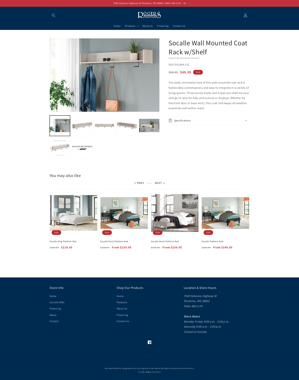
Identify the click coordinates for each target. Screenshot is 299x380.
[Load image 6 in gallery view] (60, 148)
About (53, 315)
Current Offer (57, 302)
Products (122, 302)
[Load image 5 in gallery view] (149, 126)
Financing (55, 308)
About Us (122, 308)
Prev (140, 183)
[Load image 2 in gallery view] (82, 126)
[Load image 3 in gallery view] (104, 126)
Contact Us (123, 321)
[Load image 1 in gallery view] (60, 126)
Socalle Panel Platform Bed (114, 241)
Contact (54, 321)
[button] (54, 15)
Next (158, 183)
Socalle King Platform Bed (63, 241)
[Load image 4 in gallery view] (127, 126)
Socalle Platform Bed (212, 241)
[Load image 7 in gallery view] (82, 148)
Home (53, 296)
